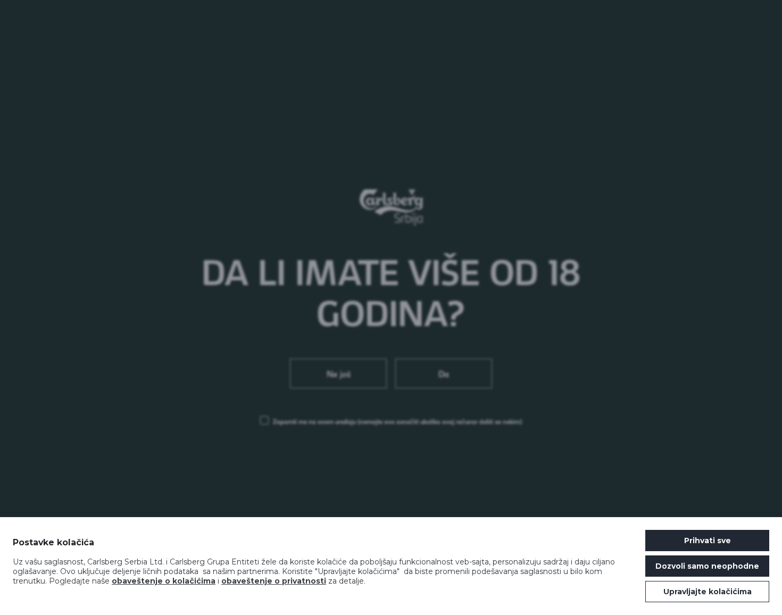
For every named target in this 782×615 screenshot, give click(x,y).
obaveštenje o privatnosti (273, 581)
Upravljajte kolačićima (707, 591)
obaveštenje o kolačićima (163, 581)
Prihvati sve (707, 540)
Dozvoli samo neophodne (707, 566)
